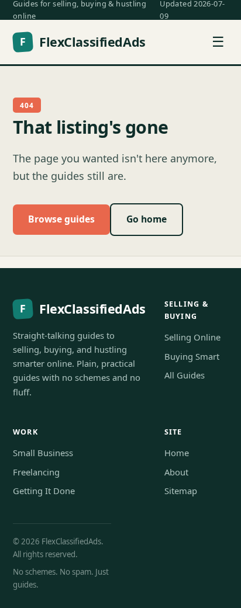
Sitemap (180, 490)
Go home (146, 219)
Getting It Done (44, 490)
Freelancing (36, 472)
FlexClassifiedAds (82, 41)
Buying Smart (191, 356)
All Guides (184, 375)
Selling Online (192, 337)
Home (176, 452)
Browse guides (61, 219)
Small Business (43, 452)
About (176, 472)
